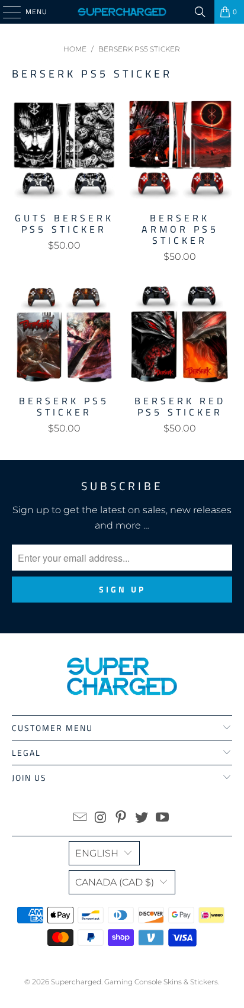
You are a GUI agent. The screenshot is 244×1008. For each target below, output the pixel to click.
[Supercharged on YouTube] (163, 818)
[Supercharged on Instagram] (101, 818)
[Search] (200, 12)
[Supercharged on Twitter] (142, 818)
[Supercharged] (122, 12)
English (96, 853)
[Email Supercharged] (80, 818)
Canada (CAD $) (114, 882)
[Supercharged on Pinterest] (121, 818)
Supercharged (76, 981)
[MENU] (6, 12)
